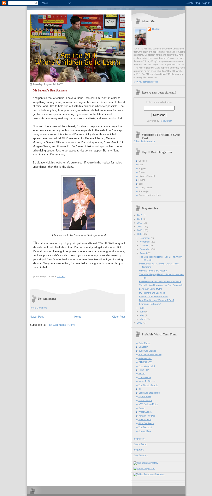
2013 (140, 215)
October (144, 245)
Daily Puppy (145, 343)
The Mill (155, 29)
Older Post (118, 316)
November (145, 241)
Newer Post (37, 316)
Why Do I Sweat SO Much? (153, 270)
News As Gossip (147, 381)
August (143, 253)
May (142, 315)
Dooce (142, 408)
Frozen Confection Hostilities (153, 296)
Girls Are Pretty (146, 423)
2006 (140, 323)
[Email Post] (66, 276)
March (143, 319)
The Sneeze (145, 377)
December (145, 238)
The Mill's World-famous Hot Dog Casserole (161, 285)
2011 (140, 219)
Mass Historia (145, 400)
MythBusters (145, 396)
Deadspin (143, 347)
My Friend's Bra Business (50, 90)
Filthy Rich (144, 370)
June (142, 311)
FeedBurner (166, 121)
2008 (140, 230)
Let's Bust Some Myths (150, 289)
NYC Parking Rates (148, 404)
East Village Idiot (147, 366)
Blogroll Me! (139, 438)
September (145, 249)
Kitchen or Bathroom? (150, 304)
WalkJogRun (145, 419)
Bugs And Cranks (147, 350)
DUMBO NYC (145, 362)
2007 (140, 234)
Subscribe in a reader (144, 141)
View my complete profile (146, 81)
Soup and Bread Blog (149, 393)
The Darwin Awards (148, 385)
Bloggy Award (140, 444)
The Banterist (145, 427)
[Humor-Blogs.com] (144, 468)
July (142, 308)
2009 (140, 226)
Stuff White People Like (150, 354)
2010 (140, 223)
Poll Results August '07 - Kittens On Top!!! (160, 281)
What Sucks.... (146, 412)
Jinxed (142, 373)
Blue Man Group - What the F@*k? (156, 300)
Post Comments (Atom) (61, 324)
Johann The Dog (147, 415)
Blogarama (139, 449)
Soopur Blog (145, 431)
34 (140, 389)
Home (77, 316)
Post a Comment (38, 307)
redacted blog (145, 358)
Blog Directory (141, 455)
